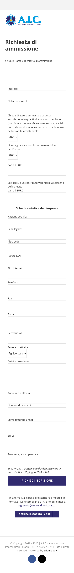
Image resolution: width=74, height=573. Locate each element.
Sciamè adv (50, 550)
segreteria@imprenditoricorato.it (37, 505)
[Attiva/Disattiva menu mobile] (67, 20)
